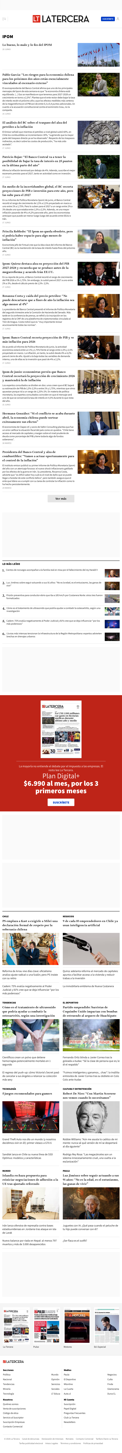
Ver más (61, 499)
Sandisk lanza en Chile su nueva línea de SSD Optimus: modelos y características (27, 1156)
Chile (5, 916)
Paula (66, 1170)
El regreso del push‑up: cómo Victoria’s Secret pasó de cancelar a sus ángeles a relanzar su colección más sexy (30, 1076)
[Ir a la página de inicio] (61, 19)
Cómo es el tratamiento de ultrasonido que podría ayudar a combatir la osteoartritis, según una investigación (53, 610)
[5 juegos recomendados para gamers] (30, 1117)
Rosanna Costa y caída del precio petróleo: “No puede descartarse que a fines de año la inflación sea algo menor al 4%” (38, 300)
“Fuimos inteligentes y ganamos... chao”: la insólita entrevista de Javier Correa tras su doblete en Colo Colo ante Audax (91, 1076)
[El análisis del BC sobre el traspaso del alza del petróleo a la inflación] (99, 132)
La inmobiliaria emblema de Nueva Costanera (88, 986)
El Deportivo (70, 1002)
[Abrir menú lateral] (5, 19)
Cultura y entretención (77, 1088)
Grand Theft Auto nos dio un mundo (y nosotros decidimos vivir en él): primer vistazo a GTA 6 (29, 1141)
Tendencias (9, 1002)
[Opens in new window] (77, 1343)
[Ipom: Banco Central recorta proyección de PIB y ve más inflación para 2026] (99, 347)
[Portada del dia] (61, 756)
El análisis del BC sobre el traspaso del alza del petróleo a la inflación (34, 124)
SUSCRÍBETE (61, 802)
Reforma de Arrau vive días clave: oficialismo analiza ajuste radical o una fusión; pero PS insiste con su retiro (30, 974)
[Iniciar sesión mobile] (118, 19)
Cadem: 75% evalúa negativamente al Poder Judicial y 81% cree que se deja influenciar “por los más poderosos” (53, 622)
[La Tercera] (16, 1343)
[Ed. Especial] (107, 1343)
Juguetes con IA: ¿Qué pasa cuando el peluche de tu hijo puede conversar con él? (90, 1227)
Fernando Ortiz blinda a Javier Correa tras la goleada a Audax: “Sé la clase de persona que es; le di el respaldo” (91, 1061)
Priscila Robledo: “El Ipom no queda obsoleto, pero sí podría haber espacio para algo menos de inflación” (37, 235)
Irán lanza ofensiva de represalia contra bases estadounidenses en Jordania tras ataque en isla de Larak (29, 1229)
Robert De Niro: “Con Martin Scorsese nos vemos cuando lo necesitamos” (89, 1095)
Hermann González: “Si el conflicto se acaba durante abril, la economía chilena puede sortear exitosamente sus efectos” (38, 418)
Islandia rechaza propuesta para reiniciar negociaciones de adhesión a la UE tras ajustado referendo (30, 1180)
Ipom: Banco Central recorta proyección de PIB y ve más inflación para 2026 (38, 339)
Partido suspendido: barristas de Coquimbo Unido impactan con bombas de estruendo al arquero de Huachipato (90, 1011)
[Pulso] (46, 1343)
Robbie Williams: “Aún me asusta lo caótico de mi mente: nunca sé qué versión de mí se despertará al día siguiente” (90, 1143)
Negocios (68, 916)
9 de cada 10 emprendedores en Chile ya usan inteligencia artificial (90, 923)
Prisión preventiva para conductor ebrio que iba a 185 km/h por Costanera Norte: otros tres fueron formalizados (54, 597)
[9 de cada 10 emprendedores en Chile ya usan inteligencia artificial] (91, 949)
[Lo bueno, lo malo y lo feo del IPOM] (99, 55)
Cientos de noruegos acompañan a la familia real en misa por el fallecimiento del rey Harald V (52, 569)
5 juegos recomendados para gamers (27, 1093)
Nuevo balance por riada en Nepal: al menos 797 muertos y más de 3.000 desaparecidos (29, 1242)
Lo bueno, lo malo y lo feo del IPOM (27, 45)
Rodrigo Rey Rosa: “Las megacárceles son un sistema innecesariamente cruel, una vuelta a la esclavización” (89, 1158)
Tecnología (9, 1088)
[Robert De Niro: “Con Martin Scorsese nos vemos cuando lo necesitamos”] (91, 1117)
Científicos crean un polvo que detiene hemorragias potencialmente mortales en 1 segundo (26, 1061)
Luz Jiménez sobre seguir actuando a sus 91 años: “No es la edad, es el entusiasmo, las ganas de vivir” (53, 584)
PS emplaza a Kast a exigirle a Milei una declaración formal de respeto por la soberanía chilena (30, 925)
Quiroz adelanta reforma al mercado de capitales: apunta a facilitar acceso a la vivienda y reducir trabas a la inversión (90, 974)
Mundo (6, 1170)
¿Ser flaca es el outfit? (75, 1240)
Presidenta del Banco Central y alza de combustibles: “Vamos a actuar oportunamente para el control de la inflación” (38, 456)
